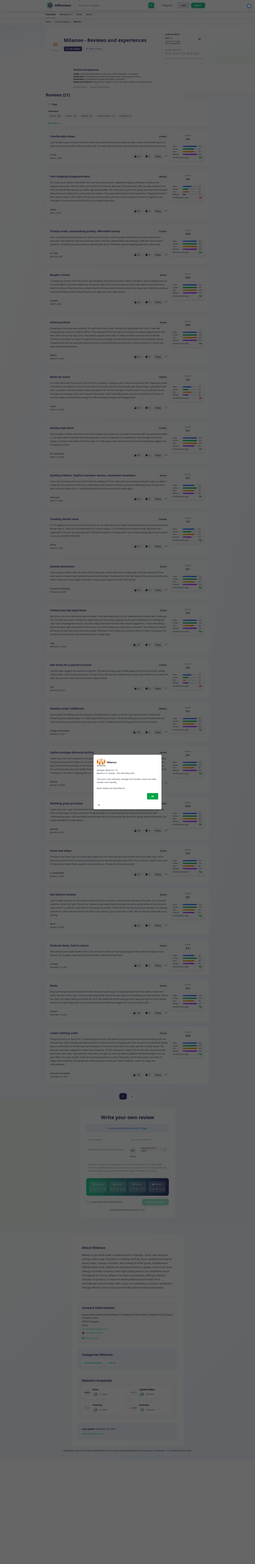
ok (152, 796)
